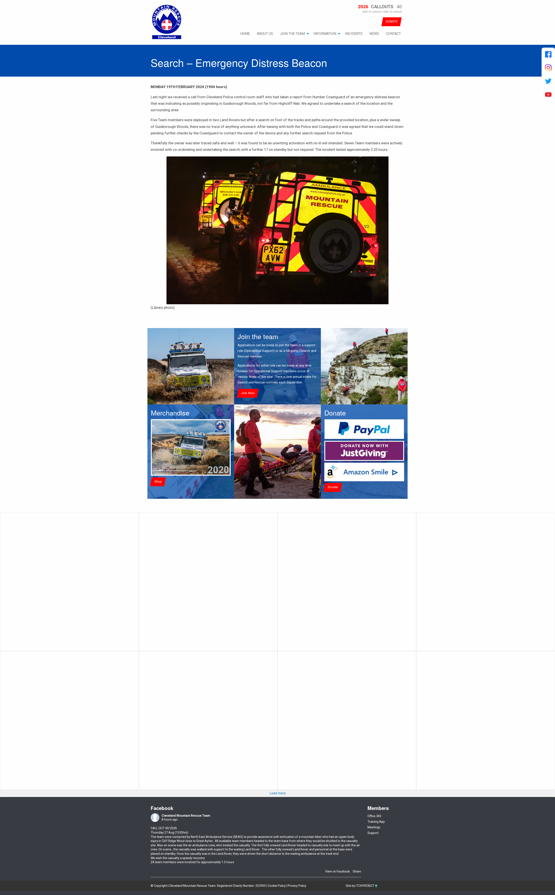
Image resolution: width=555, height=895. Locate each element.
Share (357, 871)
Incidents (353, 34)
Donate (332, 487)
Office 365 (374, 816)
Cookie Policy (277, 885)
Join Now (248, 393)
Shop (158, 481)
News (374, 34)
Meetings (373, 827)
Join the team (292, 34)
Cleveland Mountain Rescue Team (186, 815)
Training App (376, 821)
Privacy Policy (297, 885)
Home (245, 34)
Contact (393, 34)
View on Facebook (337, 871)
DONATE (391, 21)
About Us (265, 34)
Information (324, 34)
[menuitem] (245, 34)
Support (373, 833)
